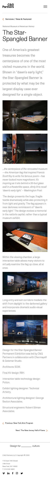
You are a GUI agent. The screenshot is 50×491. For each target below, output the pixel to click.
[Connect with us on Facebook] (12, 473)
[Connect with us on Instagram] (17, 473)
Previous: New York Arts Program (19, 423)
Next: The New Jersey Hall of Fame (30, 430)
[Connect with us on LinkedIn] (8, 473)
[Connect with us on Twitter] (22, 473)
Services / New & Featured (18, 18)
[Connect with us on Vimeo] (4, 473)
